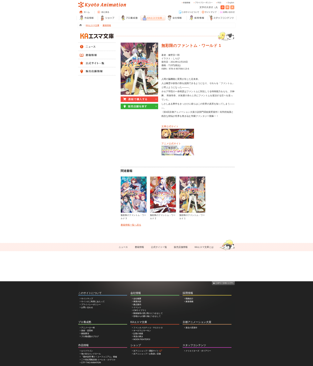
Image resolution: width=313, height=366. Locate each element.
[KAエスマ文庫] (152, 18)
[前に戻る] (103, 12)
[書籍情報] (97, 52)
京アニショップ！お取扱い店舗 (147, 354)
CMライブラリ (139, 310)
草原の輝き (138, 336)
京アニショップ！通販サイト (146, 351)
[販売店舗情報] (97, 69)
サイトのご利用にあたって (93, 301)
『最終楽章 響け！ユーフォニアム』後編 (99, 357)
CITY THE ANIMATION (91, 362)
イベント (137, 307)
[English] (229, 3)
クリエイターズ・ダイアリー (198, 351)
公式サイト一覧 (159, 247)
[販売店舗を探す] (139, 105)
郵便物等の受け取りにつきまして (148, 313)
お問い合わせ (87, 307)
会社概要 (137, 298)
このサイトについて (90, 293)
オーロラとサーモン (142, 330)
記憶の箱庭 (138, 333)
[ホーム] (86, 12)
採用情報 (188, 293)
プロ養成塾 (84, 322)
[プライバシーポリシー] (203, 3)
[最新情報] (185, 3)
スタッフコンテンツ (194, 345)
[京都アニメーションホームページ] (101, 5)
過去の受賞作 (191, 328)
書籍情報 (107, 25)
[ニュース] (97, 44)
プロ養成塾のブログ (90, 336)
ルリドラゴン (87, 351)
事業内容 (137, 301)
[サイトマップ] (209, 12)
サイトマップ (87, 298)
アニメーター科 (88, 328)
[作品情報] (87, 18)
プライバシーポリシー (91, 304)
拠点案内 (137, 304)
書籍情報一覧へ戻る (131, 225)
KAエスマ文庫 (92, 25)
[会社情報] (176, 18)
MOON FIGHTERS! (141, 339)
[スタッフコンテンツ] (222, 18)
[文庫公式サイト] (177, 130)
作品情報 (83, 345)
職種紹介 (189, 298)
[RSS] (218, 3)
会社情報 (135, 293)
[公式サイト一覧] (97, 60)
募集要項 (85, 333)
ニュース (123, 247)
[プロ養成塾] (129, 18)
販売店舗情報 (181, 247)
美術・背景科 (87, 330)
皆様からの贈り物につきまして (147, 316)
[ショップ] (108, 18)
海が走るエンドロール (91, 354)
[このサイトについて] (189, 12)
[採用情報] (197, 18)
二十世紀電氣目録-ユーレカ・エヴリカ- (98, 359)
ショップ (135, 345)
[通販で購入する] (139, 98)
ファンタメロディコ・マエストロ (148, 328)
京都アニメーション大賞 (197, 322)
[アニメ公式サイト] (177, 147)
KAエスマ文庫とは (204, 247)
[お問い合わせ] (227, 12)
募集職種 (189, 301)
